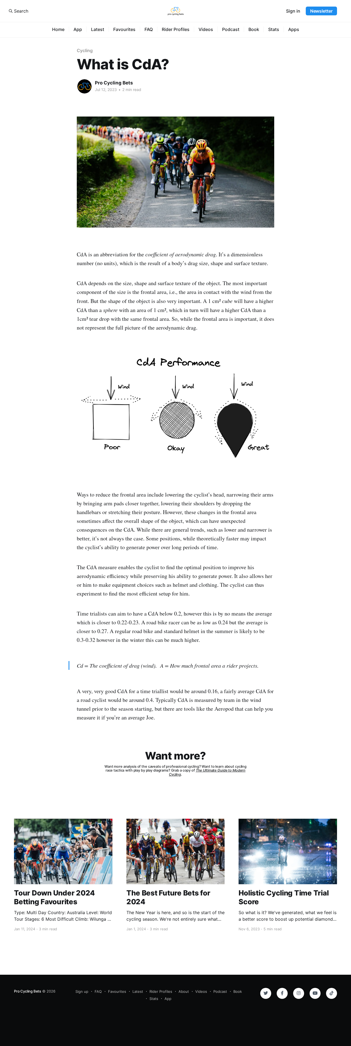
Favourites (124, 29)
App (77, 29)
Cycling (84, 50)
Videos (206, 29)
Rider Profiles (175, 29)
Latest (97, 29)
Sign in (293, 11)
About (184, 991)
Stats (273, 29)
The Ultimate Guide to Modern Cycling (207, 772)
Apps (293, 29)
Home (58, 29)
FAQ (149, 29)
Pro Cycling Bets (114, 83)
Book (253, 29)
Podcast (230, 29)
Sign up (81, 991)
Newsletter (321, 11)
